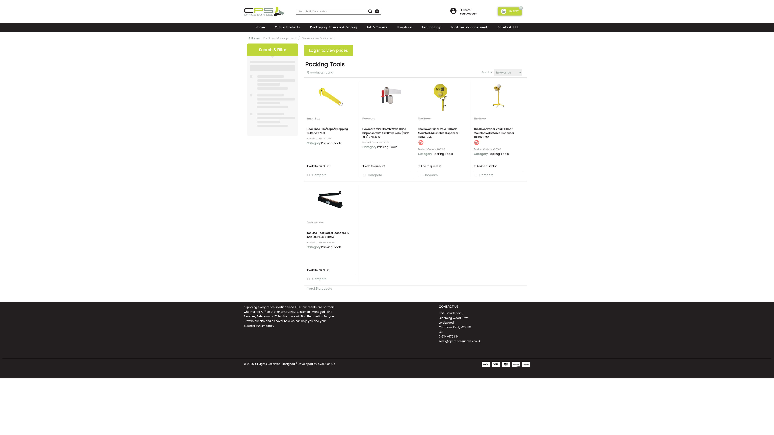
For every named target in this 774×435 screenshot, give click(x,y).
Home (260, 27)
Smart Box (313, 118)
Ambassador (315, 222)
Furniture (404, 27)
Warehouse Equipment (319, 38)
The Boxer (424, 118)
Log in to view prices (328, 50)
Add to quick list (319, 166)
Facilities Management (469, 27)
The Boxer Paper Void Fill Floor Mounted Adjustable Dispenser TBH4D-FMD (494, 132)
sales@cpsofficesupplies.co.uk (460, 341)
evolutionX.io (326, 364)
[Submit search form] (370, 11)
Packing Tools (331, 143)
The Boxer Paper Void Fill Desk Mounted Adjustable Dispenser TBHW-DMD (438, 132)
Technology (431, 27)
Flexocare (368, 118)
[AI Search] (377, 11)
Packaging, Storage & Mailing (333, 27)
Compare (318, 175)
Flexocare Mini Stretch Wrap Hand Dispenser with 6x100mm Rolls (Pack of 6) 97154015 (385, 132)
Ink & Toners (377, 27)
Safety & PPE (508, 27)
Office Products (287, 27)
